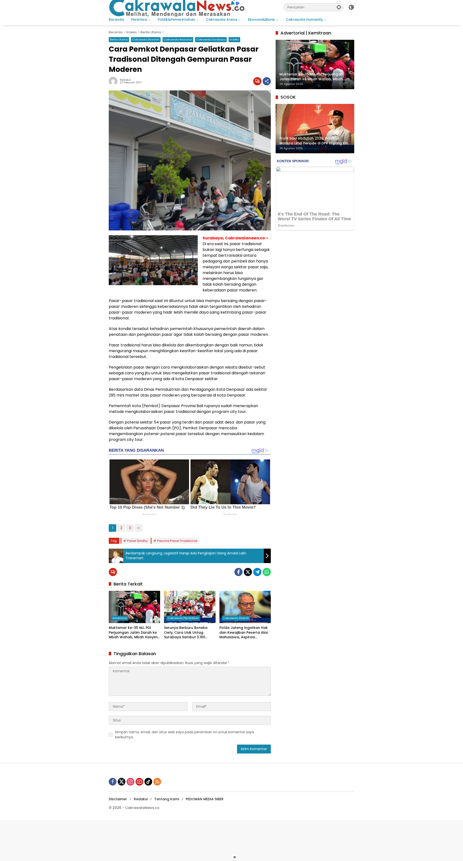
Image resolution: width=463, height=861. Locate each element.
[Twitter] (248, 572)
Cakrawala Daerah (236, 618)
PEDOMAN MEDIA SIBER (205, 799)
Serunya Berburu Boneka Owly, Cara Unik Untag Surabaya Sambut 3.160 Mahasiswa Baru (185, 633)
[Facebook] (238, 572)
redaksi (125, 80)
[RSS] (157, 782)
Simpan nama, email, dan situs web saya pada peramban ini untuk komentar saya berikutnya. (184, 735)
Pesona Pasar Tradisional (177, 540)
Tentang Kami (166, 799)
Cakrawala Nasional (178, 39)
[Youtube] (139, 782)
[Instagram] (130, 782)
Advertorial (119, 618)
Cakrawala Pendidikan (183, 618)
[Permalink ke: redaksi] (114, 81)
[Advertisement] (144, 840)
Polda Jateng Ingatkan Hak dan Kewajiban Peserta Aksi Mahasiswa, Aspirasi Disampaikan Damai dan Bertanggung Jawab (243, 633)
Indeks (234, 39)
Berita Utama (119, 39)
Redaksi (141, 799)
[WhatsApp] (267, 572)
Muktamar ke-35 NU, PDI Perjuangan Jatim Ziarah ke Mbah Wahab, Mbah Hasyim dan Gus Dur (133, 633)
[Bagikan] (267, 81)
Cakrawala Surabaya (210, 39)
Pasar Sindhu (137, 540)
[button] (339, 7)
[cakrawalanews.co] (178, 7)
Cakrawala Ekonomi (145, 39)
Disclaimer (118, 799)
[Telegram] (257, 572)
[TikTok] (148, 782)
